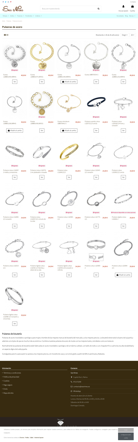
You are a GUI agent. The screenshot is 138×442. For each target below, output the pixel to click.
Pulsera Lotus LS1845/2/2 (62, 171)
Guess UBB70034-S (91, 75)
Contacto (133, 2)
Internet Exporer (38, 437)
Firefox (27, 437)
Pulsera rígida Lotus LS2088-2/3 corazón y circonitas (11, 316)
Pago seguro (7, 385)
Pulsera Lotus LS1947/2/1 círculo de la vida (38, 219)
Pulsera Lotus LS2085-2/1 (65, 218)
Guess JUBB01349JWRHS (64, 76)
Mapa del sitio (8, 393)
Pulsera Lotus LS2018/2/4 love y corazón (118, 123)
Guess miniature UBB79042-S (63, 122)
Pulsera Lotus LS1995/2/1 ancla (118, 171)
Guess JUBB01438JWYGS (36, 122)
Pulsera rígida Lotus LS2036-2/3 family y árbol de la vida (37, 268)
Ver (15, 81)
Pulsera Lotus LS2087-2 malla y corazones (11, 171)
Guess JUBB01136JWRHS (118, 76)
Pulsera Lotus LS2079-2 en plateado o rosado (38, 171)
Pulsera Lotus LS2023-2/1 (11, 267)
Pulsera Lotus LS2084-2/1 (120, 267)
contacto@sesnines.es (81, 386)
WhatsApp (77, 391)
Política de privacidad (11, 377)
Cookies (6, 381)
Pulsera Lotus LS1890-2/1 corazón (11, 218)
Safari (31, 437)
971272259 (77, 382)
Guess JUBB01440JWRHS (9, 76)
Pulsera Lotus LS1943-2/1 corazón (92, 171)
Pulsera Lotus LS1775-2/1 (92, 218)
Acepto (126, 430)
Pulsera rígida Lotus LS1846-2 (119, 218)
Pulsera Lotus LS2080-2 (93, 267)
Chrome (22, 437)
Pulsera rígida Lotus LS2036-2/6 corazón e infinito (65, 268)
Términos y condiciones (12, 373)
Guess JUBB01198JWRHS (9, 122)
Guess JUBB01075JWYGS (36, 76)
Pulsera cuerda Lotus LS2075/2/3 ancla (92, 122)
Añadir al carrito (70, 81)
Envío (5, 389)
